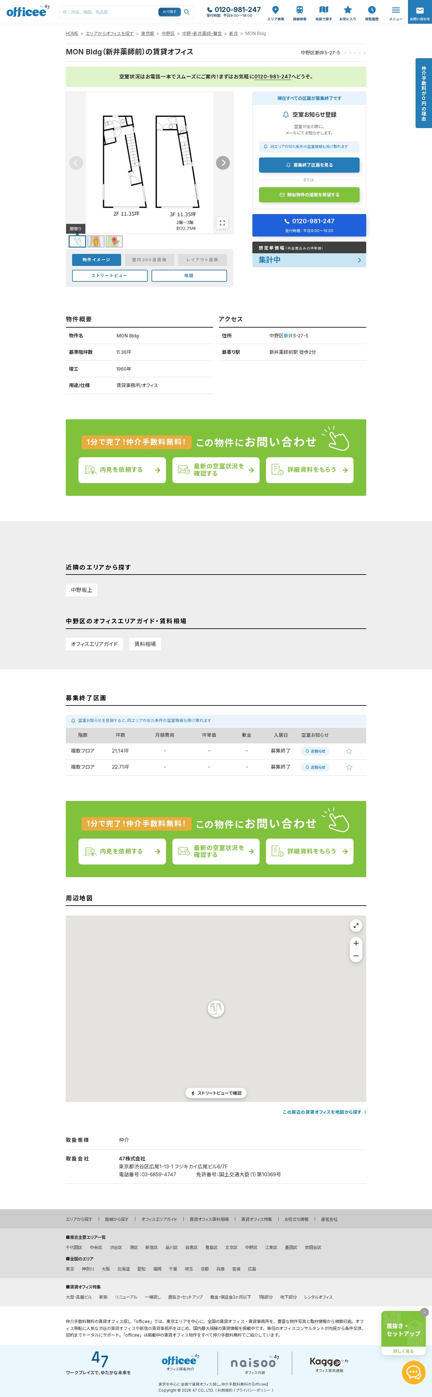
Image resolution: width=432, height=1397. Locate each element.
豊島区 (211, 1247)
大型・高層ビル (79, 1297)
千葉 (173, 1268)
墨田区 (291, 1247)
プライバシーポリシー (253, 1390)
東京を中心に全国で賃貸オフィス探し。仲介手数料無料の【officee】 (213, 1384)
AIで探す (170, 11)
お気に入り (348, 6)
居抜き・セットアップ (185, 1297)
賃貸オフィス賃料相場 (209, 1219)
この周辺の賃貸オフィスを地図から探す (322, 1112)
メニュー (394, 3)
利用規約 (225, 1390)
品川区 (171, 1247)
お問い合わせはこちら (420, 10)
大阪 (106, 1268)
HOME (72, 33)
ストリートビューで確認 (220, 1093)
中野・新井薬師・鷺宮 (202, 33)
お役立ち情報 (296, 1219)
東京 (70, 1268)
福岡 (157, 1268)
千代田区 (74, 1247)
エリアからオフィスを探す (110, 33)
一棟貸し (153, 1297)
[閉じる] (424, 1312)
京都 (205, 1268)
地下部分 (288, 1297)
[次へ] (223, 163)
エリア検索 (276, 6)
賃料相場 (145, 644)
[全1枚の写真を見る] (222, 223)
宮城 (236, 1268)
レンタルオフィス (318, 1297)
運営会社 (329, 1219)
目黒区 (191, 1247)
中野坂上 (81, 590)
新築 (103, 1297)
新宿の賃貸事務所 (156, 1328)
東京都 (147, 33)
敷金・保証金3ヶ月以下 (230, 1297)
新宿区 (151, 1247)
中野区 (168, 33)
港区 (134, 1247)
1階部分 (266, 1297)
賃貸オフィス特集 (256, 1219)
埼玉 (189, 1268)
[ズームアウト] (356, 956)
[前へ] (76, 163)
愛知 (141, 1268)
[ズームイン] (356, 943)
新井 (233, 33)
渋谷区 (116, 1247)
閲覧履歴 (371, 3)
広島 (252, 1268)
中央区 (96, 1247)
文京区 (231, 1247)
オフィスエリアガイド (94, 644)
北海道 (123, 1268)
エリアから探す (79, 1219)
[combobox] (126, 12)
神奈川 (88, 1268)
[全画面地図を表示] (356, 925)
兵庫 (220, 1268)
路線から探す (117, 1219)
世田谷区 (313, 1247)
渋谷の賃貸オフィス (117, 1328)
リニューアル (126, 1297)
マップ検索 (324, 6)
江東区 (271, 1247)
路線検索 (299, 3)
